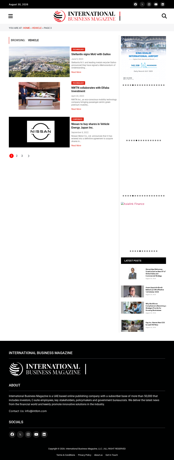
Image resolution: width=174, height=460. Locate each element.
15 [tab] (156, 85)
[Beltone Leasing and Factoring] (143, 224)
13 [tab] (152, 85)
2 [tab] (125, 85)
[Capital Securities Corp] (143, 93)
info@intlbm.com (36, 411)
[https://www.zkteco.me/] (143, 169)
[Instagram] (149, 4)
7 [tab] (137, 85)
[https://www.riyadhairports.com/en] (143, 58)
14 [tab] (154, 85)
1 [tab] (123, 85)
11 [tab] (147, 85)
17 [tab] (161, 85)
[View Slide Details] (143, 157)
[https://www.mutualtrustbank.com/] (143, 148)
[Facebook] (135, 4)
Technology (78, 49)
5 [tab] (133, 85)
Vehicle (37, 28)
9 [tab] (142, 85)
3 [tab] (128, 85)
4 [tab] (130, 85)
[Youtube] (155, 4)
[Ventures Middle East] (143, 205)
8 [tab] (140, 85)
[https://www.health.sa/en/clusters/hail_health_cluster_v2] (143, 114)
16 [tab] (159, 85)
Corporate (77, 119)
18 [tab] (163, 85)
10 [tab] (144, 85)
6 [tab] (135, 85)
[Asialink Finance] (143, 203)
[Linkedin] (162, 4)
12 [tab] (149, 85)
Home (26, 28)
